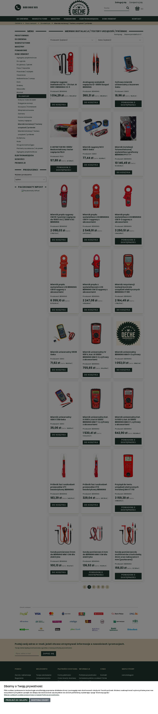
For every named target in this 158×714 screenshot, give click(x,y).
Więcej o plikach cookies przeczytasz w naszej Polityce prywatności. (31, 695)
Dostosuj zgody (40, 700)
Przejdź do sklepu (17, 700)
